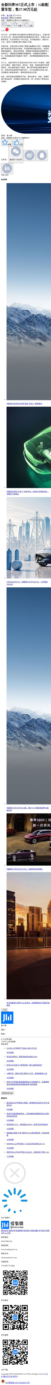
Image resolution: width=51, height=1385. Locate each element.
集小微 (9, 15)
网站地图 (34, 1231)
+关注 (4, 1010)
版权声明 (12, 1231)
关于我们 (42, 1231)
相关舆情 (5, 18)
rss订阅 (7, 1233)
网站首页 (4, 1231)
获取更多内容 (7, 1093)
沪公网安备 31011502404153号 (17, 1383)
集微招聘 (19, 1231)
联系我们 (27, 1231)
